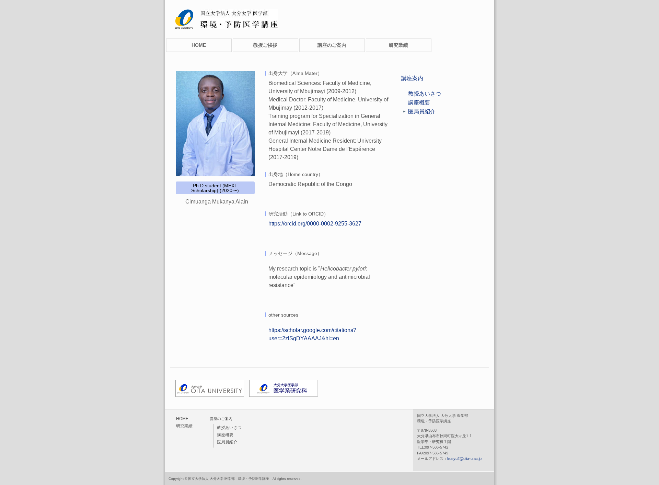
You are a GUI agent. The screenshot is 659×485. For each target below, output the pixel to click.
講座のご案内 (331, 45)
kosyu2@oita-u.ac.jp (464, 458)
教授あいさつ (424, 94)
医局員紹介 (422, 111)
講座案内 (412, 78)
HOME (199, 45)
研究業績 (398, 45)
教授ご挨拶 (265, 45)
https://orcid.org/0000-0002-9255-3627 (314, 224)
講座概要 (419, 103)
